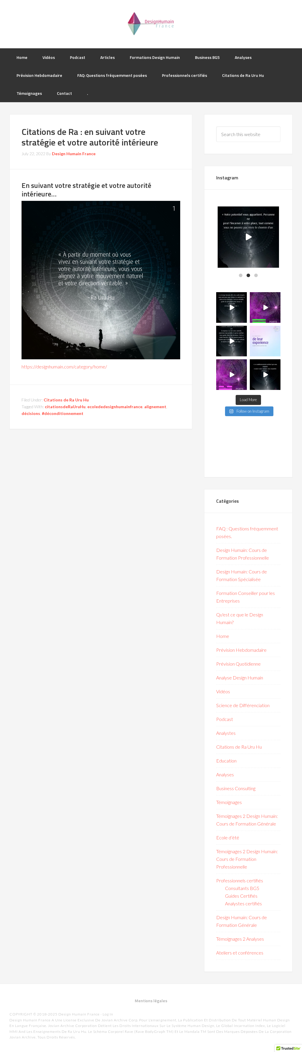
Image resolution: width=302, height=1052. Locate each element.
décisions (31, 413)
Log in (108, 1014)
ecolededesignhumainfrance (114, 406)
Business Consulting (235, 788)
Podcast (224, 719)
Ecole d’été (227, 837)
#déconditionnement (62, 413)
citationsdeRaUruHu (65, 406)
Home (222, 636)
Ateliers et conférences (239, 952)
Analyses (225, 774)
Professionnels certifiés (239, 880)
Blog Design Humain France (151, 23)
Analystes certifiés (243, 903)
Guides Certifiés (241, 896)
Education (226, 760)
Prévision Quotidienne (238, 663)
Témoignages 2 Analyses (240, 939)
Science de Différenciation (243, 705)
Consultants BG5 (242, 888)
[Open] (248, 237)
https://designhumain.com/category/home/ (64, 366)
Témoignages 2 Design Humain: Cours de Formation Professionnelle (247, 858)
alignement (155, 406)
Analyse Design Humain (239, 677)
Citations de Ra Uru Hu (66, 399)
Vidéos (223, 691)
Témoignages (229, 802)
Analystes (226, 733)
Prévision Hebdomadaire (241, 650)
